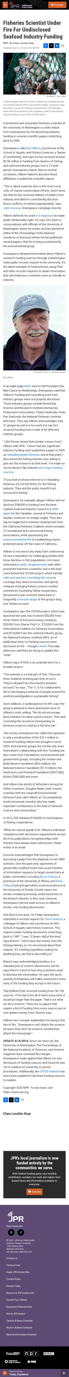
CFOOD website (50, 1071)
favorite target (28, 599)
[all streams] (64, 1373)
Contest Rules (13, 1279)
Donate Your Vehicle (16, 1300)
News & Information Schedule (21, 1334)
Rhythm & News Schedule (19, 1328)
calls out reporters (14, 577)
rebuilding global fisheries (23, 454)
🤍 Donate (34, 1191)
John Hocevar (12, 208)
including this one (40, 577)
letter (27, 386)
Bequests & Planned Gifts (19, 1307)
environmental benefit (17, 539)
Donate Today (13, 1286)
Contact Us (11, 1258)
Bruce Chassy (48, 876)
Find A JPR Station (15, 1314)
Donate (58, 4)
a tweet (43, 646)
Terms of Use (13, 1265)
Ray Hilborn (33, 148)
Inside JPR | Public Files (18, 1272)
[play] (5, 1373)
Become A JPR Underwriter (20, 1293)
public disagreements (33, 564)
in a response (44, 215)
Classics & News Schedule (19, 1321)
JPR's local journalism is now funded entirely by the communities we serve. (34, 1163)
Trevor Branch (53, 919)
